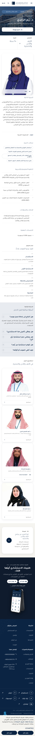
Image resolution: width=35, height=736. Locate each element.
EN (3, 3)
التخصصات (29, 630)
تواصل (15, 635)
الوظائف (30, 659)
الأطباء (22, 11)
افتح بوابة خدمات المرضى (18, 585)
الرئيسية (29, 11)
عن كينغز (14, 640)
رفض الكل (25, 732)
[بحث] (8, 3)
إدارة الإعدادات (29, 728)
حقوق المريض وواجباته (16, 713)
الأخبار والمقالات (28, 654)
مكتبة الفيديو (29, 664)
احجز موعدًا (16, 29)
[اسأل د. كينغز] (5, 713)
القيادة (15, 645)
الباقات (31, 683)
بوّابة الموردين (29, 678)
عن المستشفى (12, 630)
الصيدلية (30, 640)
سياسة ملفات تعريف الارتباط (24, 722)
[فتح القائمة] (31, 3)
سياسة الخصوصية (28, 713)
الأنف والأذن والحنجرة (11, 11)
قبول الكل (9, 732)
